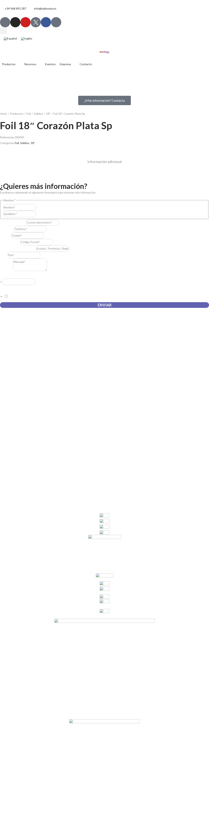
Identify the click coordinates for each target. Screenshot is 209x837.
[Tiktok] (5, 22)
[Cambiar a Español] (10, 39)
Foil (29, 113)
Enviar (104, 305)
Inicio (3, 113)
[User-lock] (56, 22)
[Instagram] (15, 22)
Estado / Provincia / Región (18, 248)
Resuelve (7, 275)
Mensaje (6, 270)
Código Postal (10, 242)
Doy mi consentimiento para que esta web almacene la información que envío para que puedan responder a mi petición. (83, 296)
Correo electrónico (13, 222)
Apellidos (42, 214)
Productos (16, 113)
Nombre (41, 207)
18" (48, 113)
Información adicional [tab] (104, 161)
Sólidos (38, 113)
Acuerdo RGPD (11, 288)
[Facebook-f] (46, 22)
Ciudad (5, 235)
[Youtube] (25, 22)
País (3, 255)
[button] (3, 30)
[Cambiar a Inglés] (26, 39)
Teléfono (7, 229)
